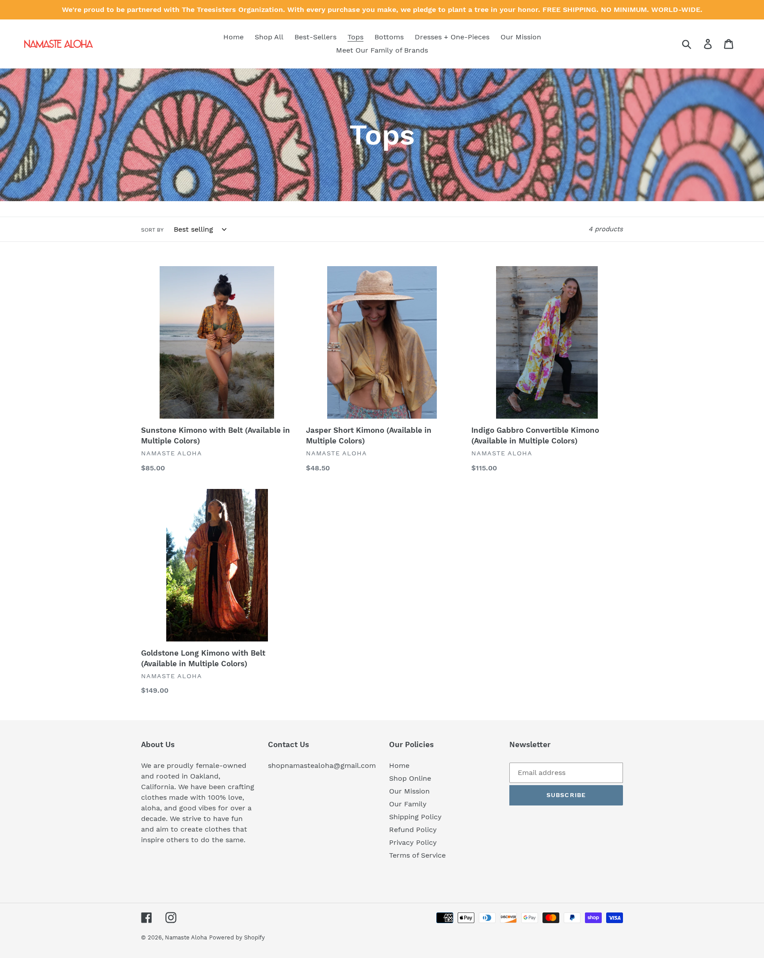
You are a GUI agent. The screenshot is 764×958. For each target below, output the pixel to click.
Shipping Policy (415, 817)
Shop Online (410, 778)
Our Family (408, 804)
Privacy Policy (413, 842)
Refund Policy (413, 829)
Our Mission (409, 791)
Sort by (152, 230)
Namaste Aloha (186, 937)
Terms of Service (417, 855)
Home (399, 765)
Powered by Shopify (237, 937)
